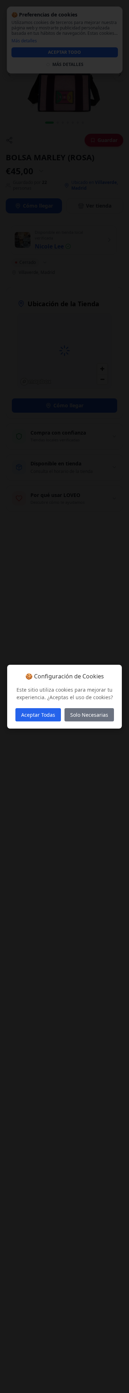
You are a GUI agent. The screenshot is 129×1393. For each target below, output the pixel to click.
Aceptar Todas (38, 714)
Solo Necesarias (89, 714)
